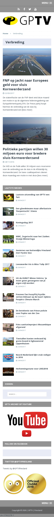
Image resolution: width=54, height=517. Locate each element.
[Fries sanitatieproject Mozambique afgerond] (8, 330)
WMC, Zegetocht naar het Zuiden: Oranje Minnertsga (33, 237)
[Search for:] (27, 394)
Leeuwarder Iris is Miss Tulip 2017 (32, 264)
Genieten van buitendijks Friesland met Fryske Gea (33, 251)
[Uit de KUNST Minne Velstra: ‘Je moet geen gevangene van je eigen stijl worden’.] (8, 283)
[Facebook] (24, 9)
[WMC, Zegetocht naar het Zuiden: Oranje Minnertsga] (8, 241)
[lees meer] (27, 109)
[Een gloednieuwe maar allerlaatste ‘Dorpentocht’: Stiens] (8, 214)
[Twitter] (29, 9)
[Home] (18, 9)
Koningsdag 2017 (24, 222)
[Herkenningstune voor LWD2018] (8, 374)
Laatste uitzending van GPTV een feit (32, 195)
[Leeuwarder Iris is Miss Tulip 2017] (8, 269)
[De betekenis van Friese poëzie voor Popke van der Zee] (8, 316)
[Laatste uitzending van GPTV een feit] (8, 200)
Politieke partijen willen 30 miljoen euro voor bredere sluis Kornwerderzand (25, 153)
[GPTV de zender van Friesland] (27, 20)
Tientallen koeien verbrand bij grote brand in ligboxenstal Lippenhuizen (31, 341)
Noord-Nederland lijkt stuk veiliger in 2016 (33, 356)
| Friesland (37, 510)
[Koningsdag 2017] (8, 228)
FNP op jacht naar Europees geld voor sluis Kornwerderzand (25, 84)
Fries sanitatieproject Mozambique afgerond (33, 325)
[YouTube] (35, 9)
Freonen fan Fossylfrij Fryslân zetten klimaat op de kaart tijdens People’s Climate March (33, 297)
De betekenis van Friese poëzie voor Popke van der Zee (31, 311)
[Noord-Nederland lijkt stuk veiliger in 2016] (8, 360)
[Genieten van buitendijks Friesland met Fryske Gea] (8, 256)
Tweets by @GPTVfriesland (15, 468)
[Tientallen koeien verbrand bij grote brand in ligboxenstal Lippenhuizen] (8, 344)
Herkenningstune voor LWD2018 (32, 368)
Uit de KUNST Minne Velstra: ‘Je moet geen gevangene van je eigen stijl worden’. (31, 280)
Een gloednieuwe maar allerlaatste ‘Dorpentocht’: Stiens (33, 209)
